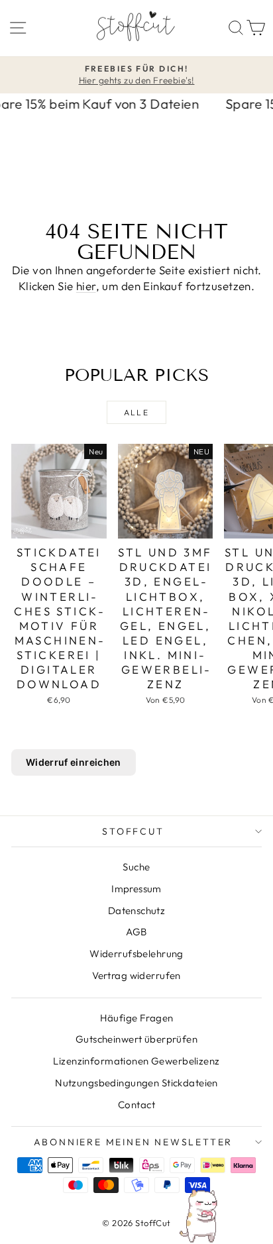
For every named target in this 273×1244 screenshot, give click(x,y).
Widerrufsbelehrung (136, 953)
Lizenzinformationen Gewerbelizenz (136, 1061)
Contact (136, 1104)
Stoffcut (133, 831)
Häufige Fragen (137, 1017)
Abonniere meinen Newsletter (133, 1142)
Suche (136, 866)
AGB (136, 931)
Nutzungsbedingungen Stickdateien (136, 1082)
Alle (137, 412)
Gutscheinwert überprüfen (136, 1039)
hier (86, 286)
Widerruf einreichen (73, 762)
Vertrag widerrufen (136, 975)
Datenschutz (137, 910)
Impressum (136, 888)
